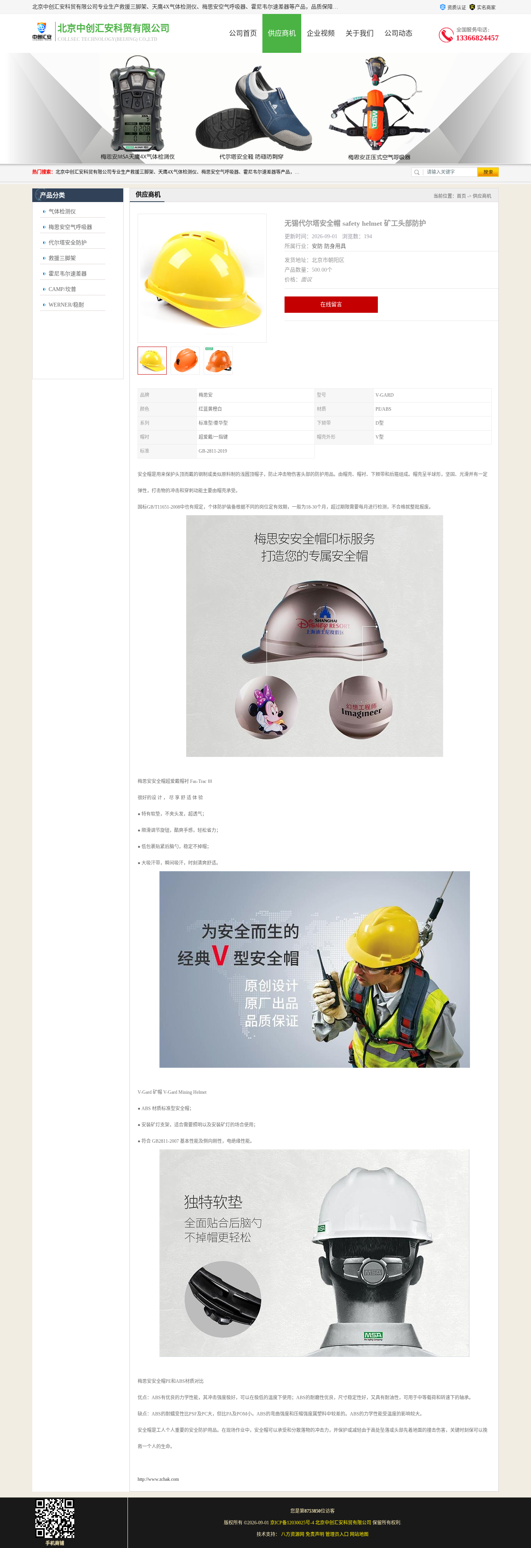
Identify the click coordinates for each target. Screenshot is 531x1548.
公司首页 (243, 33)
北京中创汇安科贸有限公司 (343, 1522)
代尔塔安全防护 (68, 243)
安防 (317, 246)
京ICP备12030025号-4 (292, 1522)
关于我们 (360, 33)
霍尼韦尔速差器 (68, 274)
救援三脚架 (62, 258)
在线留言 (331, 304)
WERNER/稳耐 (66, 305)
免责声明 (315, 1534)
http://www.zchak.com (158, 1479)
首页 (461, 196)
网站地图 (359, 1534)
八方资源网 (292, 1534)
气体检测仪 (62, 211)
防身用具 (335, 246)
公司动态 (398, 33)
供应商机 (282, 33)
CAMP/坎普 (62, 289)
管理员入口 (337, 1534)
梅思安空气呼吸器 (70, 227)
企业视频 (321, 33)
